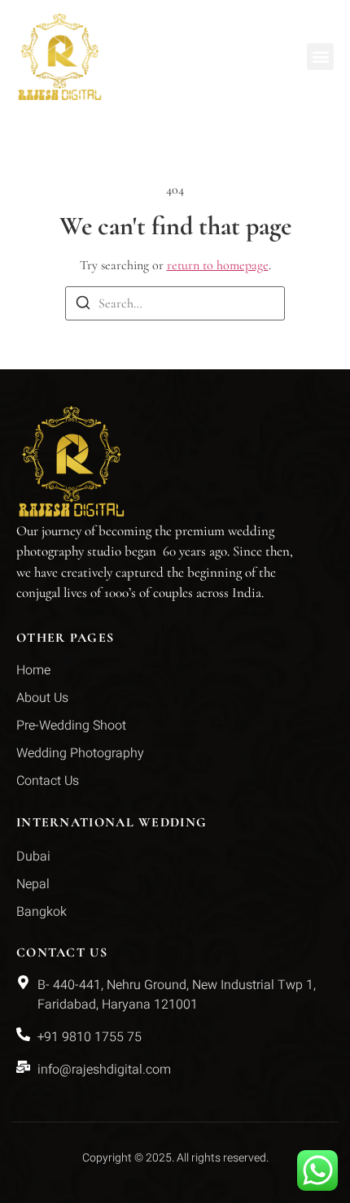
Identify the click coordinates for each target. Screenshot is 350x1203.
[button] (320, 56)
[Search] (83, 305)
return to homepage (218, 265)
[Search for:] (175, 303)
